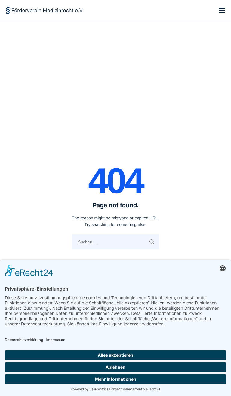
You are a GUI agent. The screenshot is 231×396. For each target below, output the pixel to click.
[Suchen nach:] (115, 241)
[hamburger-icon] (222, 10)
